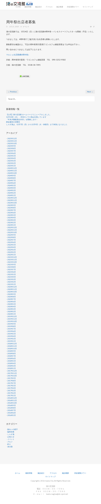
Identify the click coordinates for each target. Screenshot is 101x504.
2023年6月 (11, 213)
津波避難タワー (73, 7)
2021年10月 (12, 262)
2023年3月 (11, 220)
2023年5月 (11, 215)
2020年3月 (11, 309)
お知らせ (10, 437)
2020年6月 (11, 301)
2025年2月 (11, 163)
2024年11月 (12, 171)
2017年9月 (11, 378)
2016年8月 (11, 408)
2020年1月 (11, 314)
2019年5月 (11, 334)
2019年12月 (12, 316)
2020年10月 (12, 292)
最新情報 (28, 7)
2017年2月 (11, 393)
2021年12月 (12, 257)
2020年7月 (11, 299)
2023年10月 (12, 203)
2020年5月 (11, 304)
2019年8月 (11, 326)
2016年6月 (11, 413)
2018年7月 (11, 356)
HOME (18, 7)
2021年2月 (11, 282)
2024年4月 (11, 188)
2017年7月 (11, 383)
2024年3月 (11, 190)
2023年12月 (12, 198)
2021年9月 (11, 264)
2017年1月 (11, 395)
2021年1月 (11, 284)
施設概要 (59, 7)
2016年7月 (11, 410)
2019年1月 (11, 341)
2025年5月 (11, 156)
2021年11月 (12, 259)
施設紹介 (38, 7)
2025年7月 (11, 151)
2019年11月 (12, 319)
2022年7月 (11, 240)
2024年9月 (11, 175)
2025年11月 (12, 141)
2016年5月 (11, 415)
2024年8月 (11, 178)
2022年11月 (12, 230)
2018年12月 (12, 344)
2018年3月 (11, 366)
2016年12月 (12, 398)
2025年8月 (11, 148)
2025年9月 (11, 146)
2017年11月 (12, 373)
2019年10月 (12, 321)
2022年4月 (11, 247)
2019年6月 (11, 331)
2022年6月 (11, 242)
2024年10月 (12, 173)
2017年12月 (12, 371)
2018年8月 (11, 353)
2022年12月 (12, 227)
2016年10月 (12, 403)
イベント (26, 27)
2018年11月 (12, 346)
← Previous (12, 92)
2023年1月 (11, 225)
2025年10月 (12, 143)
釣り (9, 444)
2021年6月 (11, 272)
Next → (90, 92)
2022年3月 (11, 250)
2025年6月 (11, 153)
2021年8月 (11, 267)
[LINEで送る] (24, 76)
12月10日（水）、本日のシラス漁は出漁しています (26, 117)
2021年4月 (11, 277)
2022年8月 (11, 237)
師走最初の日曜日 (13, 122)
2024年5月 (11, 185)
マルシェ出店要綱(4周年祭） (18, 55)
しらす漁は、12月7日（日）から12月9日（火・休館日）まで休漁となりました (36, 124)
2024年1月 (11, 195)
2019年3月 (11, 339)
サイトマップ (88, 7)
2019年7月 (11, 329)
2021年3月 (11, 279)
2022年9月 (11, 235)
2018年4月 (11, 363)
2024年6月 (11, 183)
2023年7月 (11, 210)
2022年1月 (11, 255)
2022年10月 (12, 232)
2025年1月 (11, 166)
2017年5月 (11, 386)
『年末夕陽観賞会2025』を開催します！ (22, 119)
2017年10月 (12, 376)
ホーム (17, 473)
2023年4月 (11, 217)
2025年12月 (12, 138)
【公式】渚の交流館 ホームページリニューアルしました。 (28, 114)
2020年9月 (11, 294)
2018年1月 (11, 368)
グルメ (10, 442)
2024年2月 (11, 193)
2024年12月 (12, 168)
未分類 (10, 447)
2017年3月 (11, 390)
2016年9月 (11, 405)
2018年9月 (11, 351)
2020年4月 (11, 306)
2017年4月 (11, 388)
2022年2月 (11, 252)
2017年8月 (11, 381)
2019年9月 (11, 324)
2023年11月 (12, 200)
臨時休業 (10, 432)
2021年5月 (11, 274)
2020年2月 (11, 311)
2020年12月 (12, 287)
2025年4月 (11, 158)
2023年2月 (11, 222)
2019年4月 (11, 336)
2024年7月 (11, 180)
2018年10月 (12, 348)
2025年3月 (11, 161)
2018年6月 (11, 358)
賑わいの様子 (12, 429)
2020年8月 (11, 297)
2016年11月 (12, 400)
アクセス (49, 7)
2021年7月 (11, 269)
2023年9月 (11, 205)
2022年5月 (11, 245)
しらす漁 (10, 434)
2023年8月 (11, 208)
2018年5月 (11, 361)
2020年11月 (12, 289)
